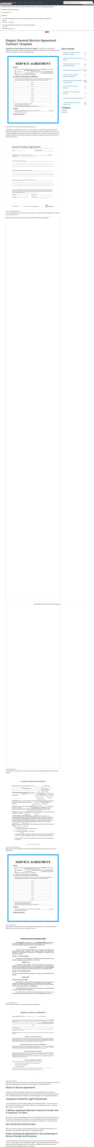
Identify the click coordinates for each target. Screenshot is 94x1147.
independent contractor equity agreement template (71, 53)
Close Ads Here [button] (6, 3)
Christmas (64, 112)
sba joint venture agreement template (71, 87)
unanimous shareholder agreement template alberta (72, 81)
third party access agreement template (71, 92)
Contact (24, 2)
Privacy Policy (32, 2)
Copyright (40, 2)
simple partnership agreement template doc (71, 103)
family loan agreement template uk (72, 98)
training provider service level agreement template (71, 64)
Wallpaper (64, 110)
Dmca (19, 2)
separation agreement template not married (73, 59)
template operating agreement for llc (73, 70)
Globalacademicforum (8, 3)
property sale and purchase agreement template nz (70, 75)
